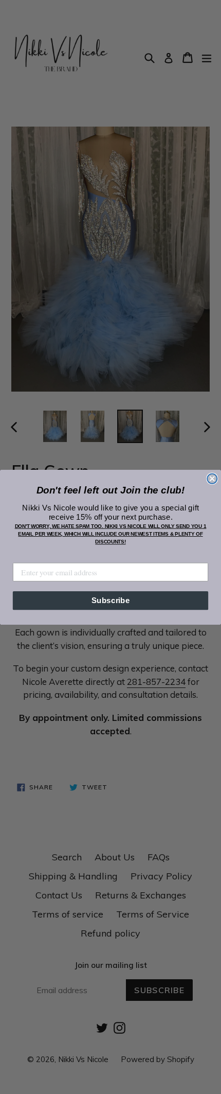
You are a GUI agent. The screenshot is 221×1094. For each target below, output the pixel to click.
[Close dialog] (212, 478)
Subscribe (110, 600)
